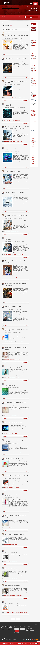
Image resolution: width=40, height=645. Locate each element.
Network (18, 487)
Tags (9, 8)
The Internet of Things (8, 527)
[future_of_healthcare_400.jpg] (5, 501)
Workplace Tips (34, 114)
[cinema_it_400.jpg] (5, 428)
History (6, 561)
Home (3, 8)
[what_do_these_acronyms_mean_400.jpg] (5, 410)
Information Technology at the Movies (15, 422)
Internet (6, 544)
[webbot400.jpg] (5, 540)
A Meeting (32, 17)
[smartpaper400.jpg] (5, 591)
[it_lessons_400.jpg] (5, 337)
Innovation (10, 359)
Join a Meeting (9, 626)
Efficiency (33, 117)
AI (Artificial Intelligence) (34, 48)
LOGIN (34, 1)
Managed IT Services (19, 52)
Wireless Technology (19, 595)
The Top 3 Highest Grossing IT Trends (14, 458)
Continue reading (24, 54)
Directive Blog (18, 61)
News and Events (33, 87)
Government (14, 120)
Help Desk (8, 629)
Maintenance (6, 487)
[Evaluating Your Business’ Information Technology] (7, 247)
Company (33, 85)
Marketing (34, 70)
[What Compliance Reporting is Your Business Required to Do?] (7, 113)
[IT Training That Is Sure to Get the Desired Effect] (7, 225)
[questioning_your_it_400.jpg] (5, 372)
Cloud (22, 61)
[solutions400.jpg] (5, 608)
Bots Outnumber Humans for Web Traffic (15, 534)
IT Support (13, 52)
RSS (37, 639)
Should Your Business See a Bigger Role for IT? (17, 126)
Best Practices (7, 231)
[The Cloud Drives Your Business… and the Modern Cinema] (7, 68)
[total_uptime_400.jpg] (5, 483)
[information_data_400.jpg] (5, 391)
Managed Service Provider (15, 612)
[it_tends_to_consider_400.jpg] (5, 464)
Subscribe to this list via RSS (8, 32)
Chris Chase (16, 38)
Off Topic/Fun (34, 83)
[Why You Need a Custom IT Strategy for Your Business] (7, 45)
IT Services (6, 377)
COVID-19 (17, 208)
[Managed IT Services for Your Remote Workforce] (7, 202)
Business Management (8, 341)
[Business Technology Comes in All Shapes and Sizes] (7, 157)
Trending (6, 468)
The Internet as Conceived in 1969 (13, 551)
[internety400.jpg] (5, 557)
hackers (32, 114)
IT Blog (19, 286)
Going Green (14, 578)
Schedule (32, 16)
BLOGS (6, 8)
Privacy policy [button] (31, 643)
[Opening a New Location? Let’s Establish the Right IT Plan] (7, 91)
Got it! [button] (37, 643)
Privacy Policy (14, 640)
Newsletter (20, 38)
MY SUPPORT (28, 1)
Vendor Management (8, 612)
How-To (20, 309)
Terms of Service (5, 641)
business (13, 208)
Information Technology (8, 52)
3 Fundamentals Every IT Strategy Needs (15, 366)
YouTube (32, 639)
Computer (20, 277)
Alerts (33, 68)
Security (9, 544)
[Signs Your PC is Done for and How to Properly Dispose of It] (7, 270)
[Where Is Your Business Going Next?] (7, 179)
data (33, 111)
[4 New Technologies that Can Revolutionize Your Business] (7, 293)
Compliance (18, 120)
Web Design (34, 75)
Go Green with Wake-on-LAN (12, 568)
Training (18, 231)
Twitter (26, 639)
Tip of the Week (34, 53)
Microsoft (32, 115)
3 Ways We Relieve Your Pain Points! (14, 602)
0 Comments (5, 54)
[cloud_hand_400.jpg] (5, 447)
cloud (9, 74)
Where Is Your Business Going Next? (14, 171)
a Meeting (35, 4)
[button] (28, 25)
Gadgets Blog (33, 90)
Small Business (32, 116)
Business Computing (15, 97)
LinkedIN (30, 639)
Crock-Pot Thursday (34, 65)
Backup (31, 112)
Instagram (34, 92)
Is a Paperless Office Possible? (12, 585)
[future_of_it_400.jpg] (5, 355)
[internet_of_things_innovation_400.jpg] (5, 523)
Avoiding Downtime (13, 254)
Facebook (28, 639)
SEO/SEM (33, 78)
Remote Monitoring (7, 254)
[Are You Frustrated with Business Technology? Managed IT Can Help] (7, 316)
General (33, 80)
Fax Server (6, 595)
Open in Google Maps (30, 631)
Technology (6, 74)
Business (23, 107)
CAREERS (31, 1)
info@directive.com (31, 627)
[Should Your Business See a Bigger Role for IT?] (7, 135)
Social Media (34, 73)
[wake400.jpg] (5, 574)
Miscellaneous (7, 433)
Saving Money (19, 578)
